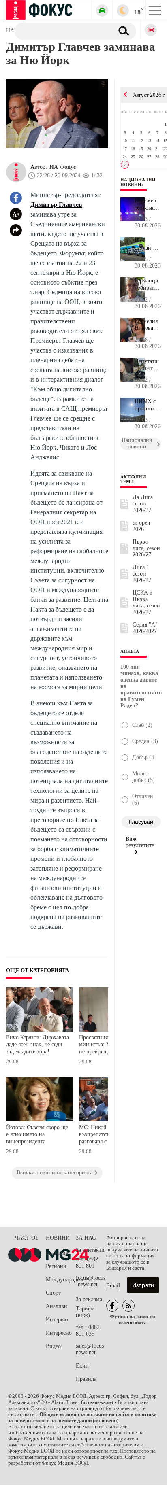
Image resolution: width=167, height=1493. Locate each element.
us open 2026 (141, 526)
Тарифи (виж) (85, 1312)
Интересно (59, 1333)
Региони (56, 1266)
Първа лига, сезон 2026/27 (146, 548)
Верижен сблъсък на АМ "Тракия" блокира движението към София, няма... (148, 204)
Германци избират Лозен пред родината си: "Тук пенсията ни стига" (146, 284)
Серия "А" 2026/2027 (145, 628)
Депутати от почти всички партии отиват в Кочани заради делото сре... (146, 365)
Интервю (57, 1320)
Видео (53, 1346)
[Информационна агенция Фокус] (112, 1306)
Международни (61, 1279)
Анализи (56, 1306)
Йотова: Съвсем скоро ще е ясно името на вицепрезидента (37, 1134)
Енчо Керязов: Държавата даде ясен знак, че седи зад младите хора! (37, 1044)
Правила (86, 1379)
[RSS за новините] (128, 1306)
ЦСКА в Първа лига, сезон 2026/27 (146, 602)
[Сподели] (16, 230)
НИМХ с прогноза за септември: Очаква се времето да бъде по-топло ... (148, 405)
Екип (82, 1366)
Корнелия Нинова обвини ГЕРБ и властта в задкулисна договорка (148, 325)
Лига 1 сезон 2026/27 (142, 573)
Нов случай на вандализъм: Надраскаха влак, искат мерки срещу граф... (148, 244)
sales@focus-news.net (91, 1349)
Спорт (53, 1293)
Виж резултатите (140, 842)
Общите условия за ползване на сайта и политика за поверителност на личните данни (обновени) (82, 1417)
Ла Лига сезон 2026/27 (143, 503)
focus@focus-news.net (90, 1281)
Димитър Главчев (56, 204)
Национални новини (138, 182)
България (57, 1253)
